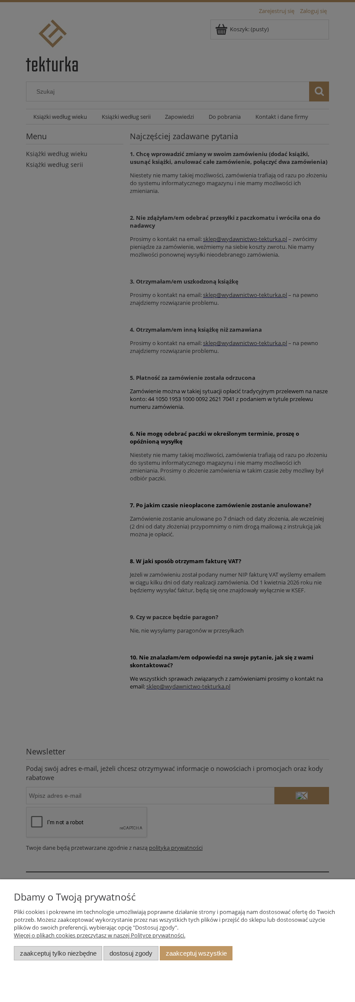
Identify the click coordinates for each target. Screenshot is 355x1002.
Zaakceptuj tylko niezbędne (58, 953)
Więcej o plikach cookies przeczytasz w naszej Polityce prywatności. (99, 935)
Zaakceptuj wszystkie (196, 953)
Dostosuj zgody (131, 953)
